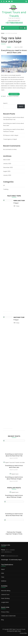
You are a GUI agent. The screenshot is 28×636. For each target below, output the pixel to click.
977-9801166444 (7, 552)
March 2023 (6, 160)
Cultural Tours (5, 594)
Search (5, 103)
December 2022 (8, 167)
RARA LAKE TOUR (19, 200)
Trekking (9, 47)
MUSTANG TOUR (19, 317)
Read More (14, 94)
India (2, 573)
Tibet (2, 577)
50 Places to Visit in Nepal (10, 135)
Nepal (16, 203)
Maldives (3, 581)
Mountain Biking (5, 590)
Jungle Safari (5, 602)
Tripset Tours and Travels (18, 629)
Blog (2, 620)
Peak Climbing (5, 598)
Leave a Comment (14, 96)
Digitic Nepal (17, 631)
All (4, 185)
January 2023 (7, 163)
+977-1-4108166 (10, 550)
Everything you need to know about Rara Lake (14, 51)
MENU (21, 28)
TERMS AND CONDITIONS (8, 616)
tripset (4, 96)
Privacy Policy (5, 612)
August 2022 (6, 171)
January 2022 (7, 175)
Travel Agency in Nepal (10, 139)
